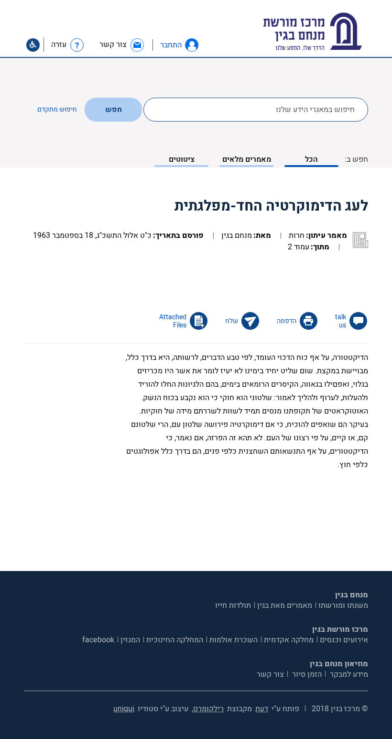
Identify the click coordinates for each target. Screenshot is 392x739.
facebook (98, 640)
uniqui (123, 709)
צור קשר (270, 674)
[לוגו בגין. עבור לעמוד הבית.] (329, 32)
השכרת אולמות (233, 640)
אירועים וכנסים (344, 640)
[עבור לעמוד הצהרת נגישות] (33, 45)
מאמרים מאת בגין (284, 605)
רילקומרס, (208, 709)
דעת (261, 709)
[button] (191, 45)
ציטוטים (182, 159)
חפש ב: (356, 159)
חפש (113, 109)
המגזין (130, 640)
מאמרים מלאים (246, 159)
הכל (311, 159)
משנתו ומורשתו (343, 605)
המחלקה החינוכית (174, 640)
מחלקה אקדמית (289, 640)
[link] (122, 45)
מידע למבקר (348, 674)
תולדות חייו (233, 605)
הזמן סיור (306, 674)
